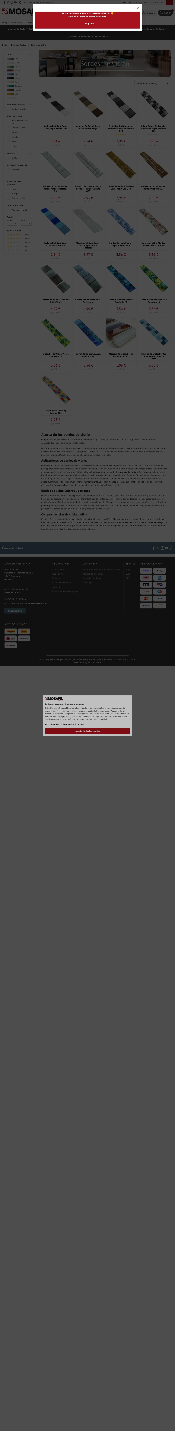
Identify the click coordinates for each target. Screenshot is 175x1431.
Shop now (89, 23)
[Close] (138, 7)
